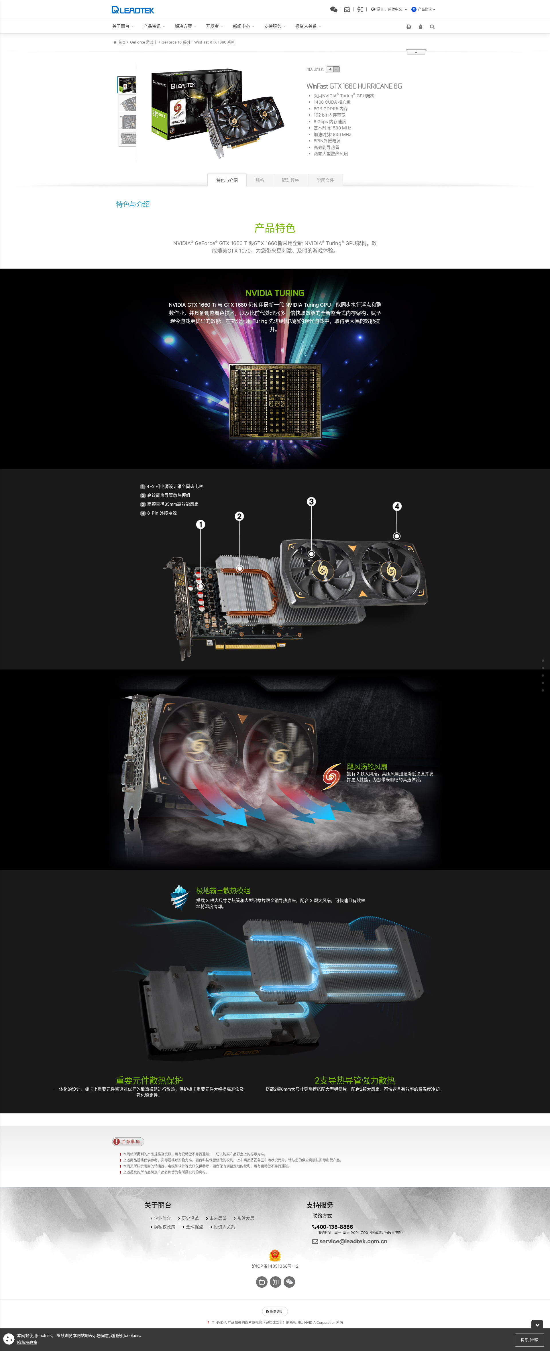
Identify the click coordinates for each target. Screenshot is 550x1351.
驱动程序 (290, 180)
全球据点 (194, 1227)
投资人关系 (224, 1227)
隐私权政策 (164, 1227)
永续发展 (245, 1218)
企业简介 (162, 1218)
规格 (260, 180)
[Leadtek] (134, 9)
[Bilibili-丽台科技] (348, 9)
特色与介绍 (227, 180)
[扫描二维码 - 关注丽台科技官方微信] (335, 9)
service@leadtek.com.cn (352, 1241)
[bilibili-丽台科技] (262, 1282)
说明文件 (325, 180)
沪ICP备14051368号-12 (275, 1266)
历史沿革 (190, 1218)
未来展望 (218, 1218)
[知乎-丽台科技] (362, 9)
